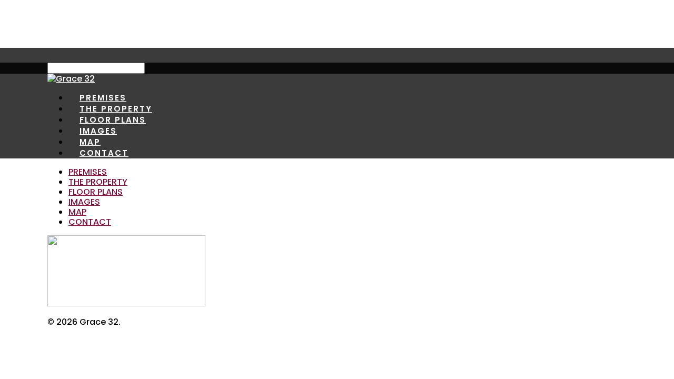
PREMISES (87, 172)
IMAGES (84, 202)
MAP (77, 212)
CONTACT (104, 152)
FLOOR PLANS (95, 192)
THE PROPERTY (97, 182)
